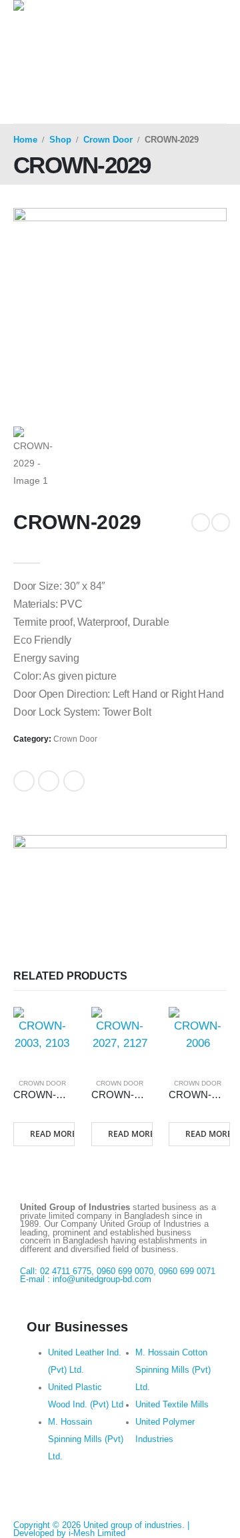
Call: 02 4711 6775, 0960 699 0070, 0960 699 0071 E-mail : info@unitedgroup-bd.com (117, 1276)
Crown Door (75, 739)
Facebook (24, 781)
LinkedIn (48, 781)
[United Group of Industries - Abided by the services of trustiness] (95, 38)
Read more (52, 1134)
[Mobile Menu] (25, 106)
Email (74, 781)
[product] (42, 1036)
